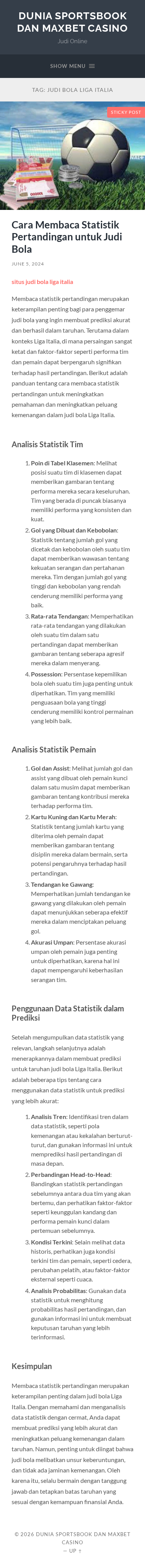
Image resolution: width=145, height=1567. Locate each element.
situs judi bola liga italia (42, 281)
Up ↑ (75, 1551)
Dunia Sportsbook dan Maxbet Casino (72, 22)
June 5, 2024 (28, 264)
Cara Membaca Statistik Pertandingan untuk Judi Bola (67, 236)
